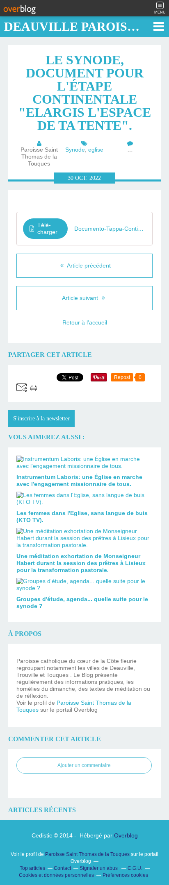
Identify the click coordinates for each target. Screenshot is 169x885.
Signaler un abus (99, 868)
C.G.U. (135, 868)
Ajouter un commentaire (84, 765)
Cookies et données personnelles (56, 875)
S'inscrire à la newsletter (41, 418)
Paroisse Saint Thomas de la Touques (87, 854)
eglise (95, 149)
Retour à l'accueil (84, 322)
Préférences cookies (125, 875)
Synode (75, 149)
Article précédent (88, 265)
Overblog (126, 835)
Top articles (32, 868)
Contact (62, 868)
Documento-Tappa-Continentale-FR (110, 228)
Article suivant (81, 298)
